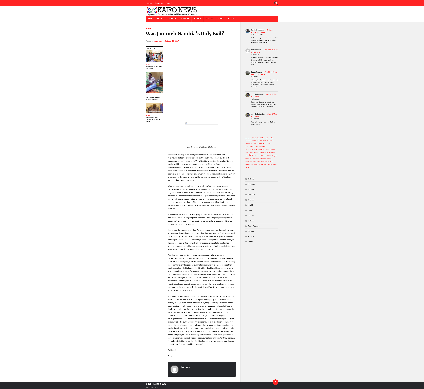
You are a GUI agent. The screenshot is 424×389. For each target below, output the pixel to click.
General (251, 200)
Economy (247, 143)
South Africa (256, 161)
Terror (262, 161)
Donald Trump (270, 140)
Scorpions (264, 158)
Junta (267, 149)
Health (231, 19)
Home (149, 3)
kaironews (158, 41)
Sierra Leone (248, 161)
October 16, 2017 (172, 41)
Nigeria (256, 152)
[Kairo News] (212, 11)
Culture (209, 19)
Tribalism (267, 161)
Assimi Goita (260, 138)
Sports (221, 19)
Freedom (251, 195)
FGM (264, 143)
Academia (248, 138)
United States (249, 164)
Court (266, 138)
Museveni (272, 149)
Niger (251, 152)
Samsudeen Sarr (256, 158)
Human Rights (251, 149)
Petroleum (272, 152)
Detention (255, 141)
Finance (251, 189)
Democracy (248, 140)
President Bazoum (261, 156)
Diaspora (263, 141)
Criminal (271, 138)
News (150, 19)
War (265, 164)
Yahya (247, 167)
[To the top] (275, 382)
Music (247, 152)
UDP (271, 161)
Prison (269, 156)
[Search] (276, 3)
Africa (254, 138)
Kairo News (159, 384)
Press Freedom (253, 226)
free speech (249, 146)
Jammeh (261, 149)
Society (172, 19)
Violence (256, 164)
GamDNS (155, 387)
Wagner (261, 164)
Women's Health (272, 164)
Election (260, 143)
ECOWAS (254, 143)
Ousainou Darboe (263, 152)
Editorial (185, 19)
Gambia (262, 146)
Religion (197, 19)
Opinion (251, 215)
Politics (161, 19)
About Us (169, 3)
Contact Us (159, 3)
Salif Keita (248, 158)
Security (269, 158)
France (269, 143)
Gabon (256, 146)
